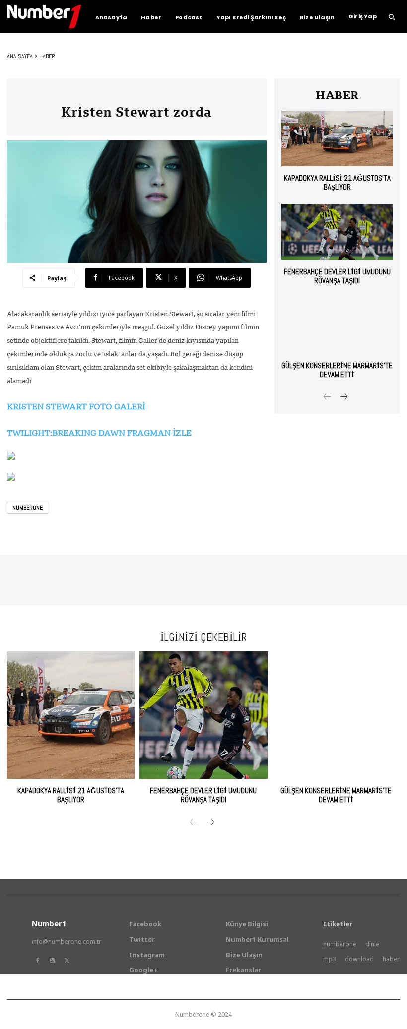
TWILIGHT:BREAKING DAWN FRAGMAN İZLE (99, 432)
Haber (47, 56)
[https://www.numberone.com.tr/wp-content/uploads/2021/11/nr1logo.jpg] (44, 16)
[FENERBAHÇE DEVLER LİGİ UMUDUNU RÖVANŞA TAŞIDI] (337, 232)
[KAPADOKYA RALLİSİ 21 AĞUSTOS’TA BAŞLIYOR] (337, 139)
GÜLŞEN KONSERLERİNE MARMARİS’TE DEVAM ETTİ (337, 370)
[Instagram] (52, 960)
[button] (391, 16)
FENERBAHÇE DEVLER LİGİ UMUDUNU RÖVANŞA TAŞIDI (337, 276)
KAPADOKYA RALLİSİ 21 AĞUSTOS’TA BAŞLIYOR (337, 182)
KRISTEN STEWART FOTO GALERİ (76, 406)
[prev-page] (327, 397)
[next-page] (343, 397)
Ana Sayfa (20, 56)
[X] (67, 960)
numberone (27, 508)
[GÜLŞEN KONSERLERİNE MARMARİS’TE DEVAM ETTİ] (337, 326)
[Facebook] (37, 960)
